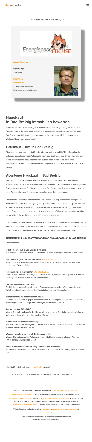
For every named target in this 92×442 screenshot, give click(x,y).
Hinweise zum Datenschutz (46, 428)
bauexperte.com (46, 424)
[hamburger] (88, 5)
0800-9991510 (18, 79)
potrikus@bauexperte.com (23, 86)
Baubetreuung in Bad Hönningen (22, 409)
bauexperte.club (75, 424)
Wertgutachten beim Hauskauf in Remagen (24, 419)
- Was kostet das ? (31, 272)
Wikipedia (40, 383)
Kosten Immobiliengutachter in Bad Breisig (66, 405)
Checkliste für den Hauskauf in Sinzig (22, 413)
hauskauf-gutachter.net (59, 424)
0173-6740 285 (19, 82)
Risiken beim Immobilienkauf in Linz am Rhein (59, 413)
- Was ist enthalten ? (28, 285)
